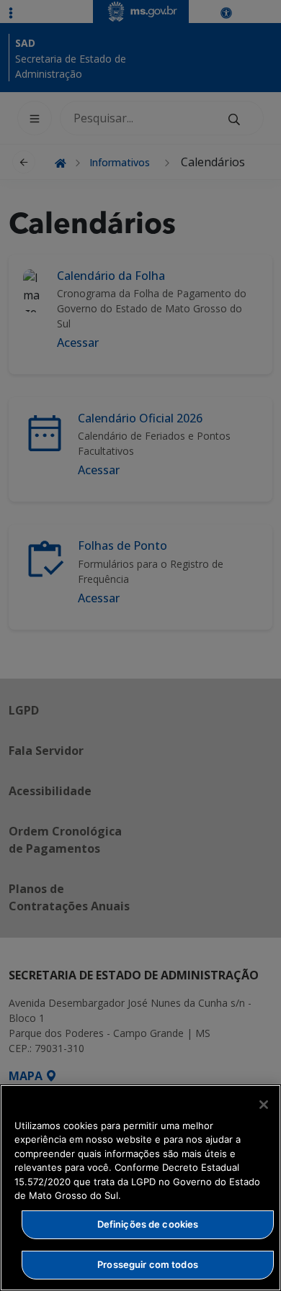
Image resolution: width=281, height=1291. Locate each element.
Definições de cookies (148, 1224)
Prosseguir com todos (147, 1264)
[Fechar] (264, 1104)
